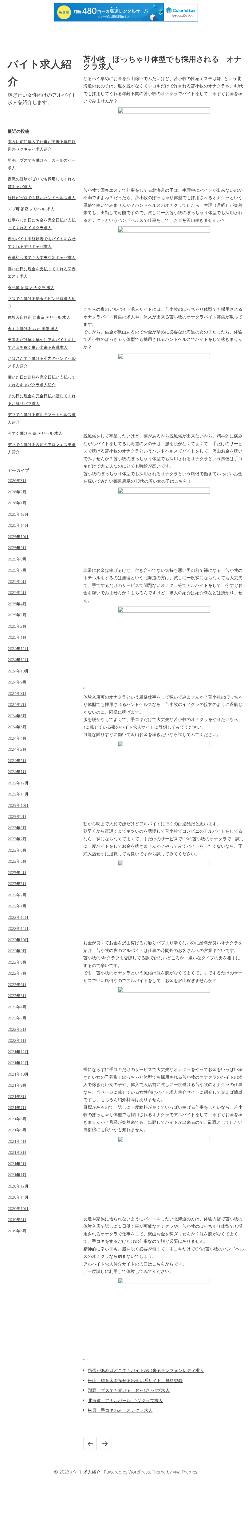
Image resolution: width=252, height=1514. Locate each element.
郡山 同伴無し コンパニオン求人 (90, 1443)
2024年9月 (17, 682)
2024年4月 (17, 738)
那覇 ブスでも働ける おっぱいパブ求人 (129, 1390)
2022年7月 (17, 973)
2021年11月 (18, 1062)
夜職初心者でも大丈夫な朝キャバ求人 (42, 257)
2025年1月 (17, 637)
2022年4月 (17, 1007)
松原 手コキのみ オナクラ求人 (120, 1410)
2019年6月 (17, 1219)
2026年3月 (17, 480)
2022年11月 (18, 928)
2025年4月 (17, 604)
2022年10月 (18, 939)
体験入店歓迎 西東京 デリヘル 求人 (39, 317)
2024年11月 (18, 659)
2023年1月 (17, 906)
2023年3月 (17, 883)
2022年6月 (17, 984)
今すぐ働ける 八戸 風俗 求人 (33, 328)
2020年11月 (18, 1197)
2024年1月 (17, 771)
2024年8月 (17, 693)
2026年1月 (17, 503)
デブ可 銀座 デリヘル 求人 (31, 209)
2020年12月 (18, 1186)
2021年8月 (17, 1096)
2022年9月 (17, 950)
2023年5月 (17, 861)
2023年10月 (18, 805)
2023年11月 (18, 794)
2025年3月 (17, 615)
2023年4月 (17, 872)
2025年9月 (17, 547)
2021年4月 (17, 1141)
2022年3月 (17, 1018)
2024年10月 (18, 671)
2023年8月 (17, 827)
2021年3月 (17, 1152)
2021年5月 (17, 1130)
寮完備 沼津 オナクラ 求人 (31, 287)
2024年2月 (17, 760)
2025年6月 (17, 581)
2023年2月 (17, 895)
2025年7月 (17, 570)
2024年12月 (18, 648)
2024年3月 (17, 749)
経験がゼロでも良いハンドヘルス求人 (42, 197)
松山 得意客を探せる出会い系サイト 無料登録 (135, 1380)
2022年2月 (17, 1029)
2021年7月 (17, 1107)
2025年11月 (18, 525)
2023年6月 (17, 850)
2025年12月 (18, 514)
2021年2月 (17, 1163)
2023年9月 (17, 816)
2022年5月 (17, 995)
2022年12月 (18, 917)
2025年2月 (17, 626)
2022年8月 (17, 962)
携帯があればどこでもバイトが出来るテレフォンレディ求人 (146, 1370)
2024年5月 (17, 727)
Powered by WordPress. (128, 1472)
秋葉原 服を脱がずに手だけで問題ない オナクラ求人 (105, 1443)
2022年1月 (17, 1040)
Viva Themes (185, 1472)
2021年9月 (17, 1085)
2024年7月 (17, 704)
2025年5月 (17, 592)
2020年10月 (18, 1208)
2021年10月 (18, 1074)
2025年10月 (18, 536)
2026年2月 (17, 492)
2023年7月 (17, 839)
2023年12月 (18, 783)
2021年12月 (18, 1051)
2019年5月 (17, 1231)
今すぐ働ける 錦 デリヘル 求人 (35, 433)
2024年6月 (17, 715)
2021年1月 (17, 1174)
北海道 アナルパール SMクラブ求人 (125, 1400)
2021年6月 (17, 1119)
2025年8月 (17, 559)
